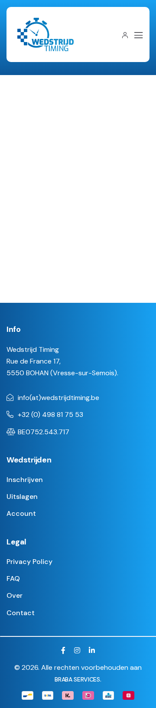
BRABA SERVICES (77, 679)
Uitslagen (22, 496)
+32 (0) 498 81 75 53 (50, 414)
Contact (20, 612)
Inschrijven (24, 479)
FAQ (13, 578)
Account (21, 513)
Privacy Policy (29, 561)
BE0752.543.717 (43, 431)
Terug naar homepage (74, 260)
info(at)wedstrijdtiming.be (58, 397)
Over (14, 595)
